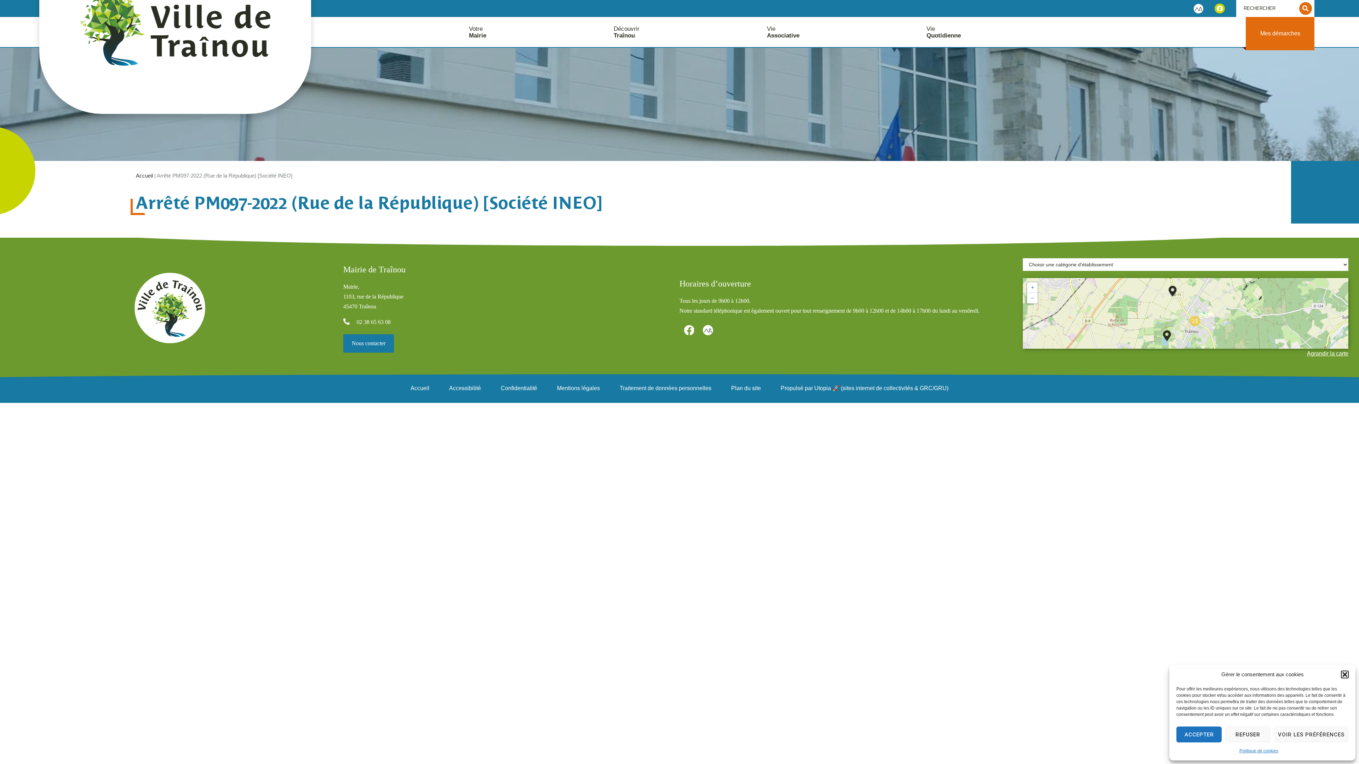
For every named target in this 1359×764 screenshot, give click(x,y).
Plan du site (746, 388)
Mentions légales (578, 388)
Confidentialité (519, 388)
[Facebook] (1220, 9)
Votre (477, 32)
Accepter (1199, 734)
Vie (783, 32)
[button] (1344, 674)
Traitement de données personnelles (665, 388)
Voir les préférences (1311, 734)
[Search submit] (1305, 8)
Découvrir (627, 32)
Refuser (1247, 734)
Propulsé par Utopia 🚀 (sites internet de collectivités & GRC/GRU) (864, 388)
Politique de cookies (1258, 750)
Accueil (144, 176)
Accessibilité (465, 388)
